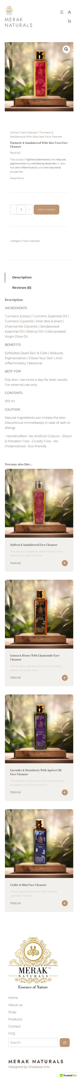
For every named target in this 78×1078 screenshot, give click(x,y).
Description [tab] (22, 277)
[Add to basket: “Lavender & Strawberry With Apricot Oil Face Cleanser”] (65, 792)
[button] (66, 49)
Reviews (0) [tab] (21, 288)
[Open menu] (61, 12)
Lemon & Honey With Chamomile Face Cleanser (34, 657)
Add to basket (46, 209)
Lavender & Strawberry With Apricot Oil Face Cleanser (35, 772)
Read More (17, 178)
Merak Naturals (19, 22)
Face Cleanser (28, 132)
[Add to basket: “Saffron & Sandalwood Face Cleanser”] (65, 563)
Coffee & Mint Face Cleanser (28, 885)
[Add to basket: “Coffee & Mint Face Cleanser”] (65, 903)
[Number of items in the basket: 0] (69, 21)
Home (14, 132)
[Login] (69, 12)
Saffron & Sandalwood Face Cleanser (33, 545)
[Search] (65, 1042)
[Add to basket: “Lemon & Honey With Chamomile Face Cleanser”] (65, 678)
